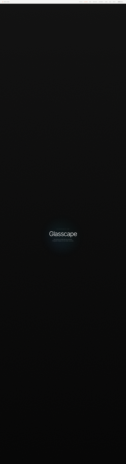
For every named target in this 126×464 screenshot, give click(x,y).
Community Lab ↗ (120, 1)
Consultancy (95, 1)
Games (90, 1)
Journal (106, 1)
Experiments (101, 1)
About (110, 1)
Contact (114, 1)
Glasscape (86, 1)
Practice (80, 1)
